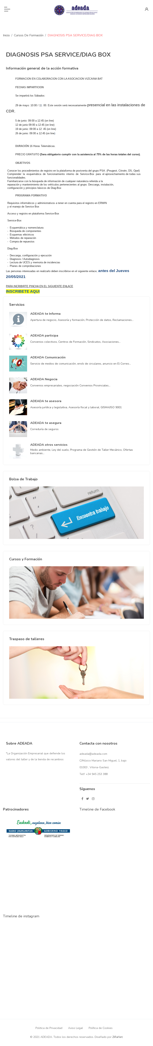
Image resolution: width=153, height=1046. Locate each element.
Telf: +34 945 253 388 (93, 774)
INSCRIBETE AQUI (23, 291)
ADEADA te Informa (45, 314)
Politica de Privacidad (48, 1028)
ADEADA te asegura (45, 423)
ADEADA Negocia (43, 379)
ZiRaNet (117, 1037)
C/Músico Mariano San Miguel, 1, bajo (103, 760)
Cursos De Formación (28, 35)
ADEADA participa (44, 335)
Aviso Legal (75, 1028)
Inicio (6, 35)
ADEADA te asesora (45, 401)
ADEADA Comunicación (48, 357)
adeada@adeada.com (93, 754)
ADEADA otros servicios (49, 445)
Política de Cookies (101, 1028)
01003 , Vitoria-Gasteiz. (94, 767)
